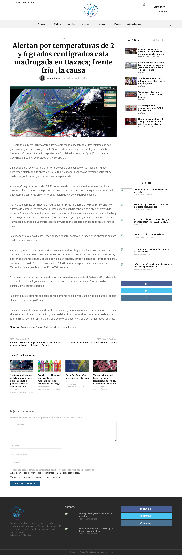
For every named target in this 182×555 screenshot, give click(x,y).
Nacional (142, 127)
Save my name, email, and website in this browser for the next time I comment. (53, 470)
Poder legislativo (145, 57)
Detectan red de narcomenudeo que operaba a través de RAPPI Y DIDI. (151, 220)
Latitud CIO (159, 7)
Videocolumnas (134, 24)
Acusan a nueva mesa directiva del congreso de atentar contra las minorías (152, 51)
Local (63, 38)
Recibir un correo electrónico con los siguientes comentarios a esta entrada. (46, 473)
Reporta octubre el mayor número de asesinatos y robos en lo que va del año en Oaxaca (35, 343)
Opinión (102, 24)
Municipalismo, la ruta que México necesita (150, 190)
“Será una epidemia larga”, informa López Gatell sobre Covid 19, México (151, 81)
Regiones (85, 24)
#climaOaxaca (35, 327)
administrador (15, 390)
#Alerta (24, 327)
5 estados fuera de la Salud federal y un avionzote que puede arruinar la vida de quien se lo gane (151, 66)
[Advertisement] (146, 157)
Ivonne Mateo (53, 78)
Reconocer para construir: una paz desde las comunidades (151, 205)
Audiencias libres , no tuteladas (149, 234)
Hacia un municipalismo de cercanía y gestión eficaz (152, 250)
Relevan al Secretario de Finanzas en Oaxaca (93, 342)
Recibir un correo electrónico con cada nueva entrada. (36, 477)
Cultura (57, 24)
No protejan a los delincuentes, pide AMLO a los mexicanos (151, 108)
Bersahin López (140, 195)
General (150, 254)
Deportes (71, 24)
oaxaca (76, 327)
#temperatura (60, 327)
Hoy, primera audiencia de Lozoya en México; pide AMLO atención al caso (151, 121)
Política (117, 24)
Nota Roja (138, 225)
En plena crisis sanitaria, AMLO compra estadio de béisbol (151, 94)
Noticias (41, 24)
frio (69, 327)
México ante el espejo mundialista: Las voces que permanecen (153, 265)
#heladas (48, 327)
